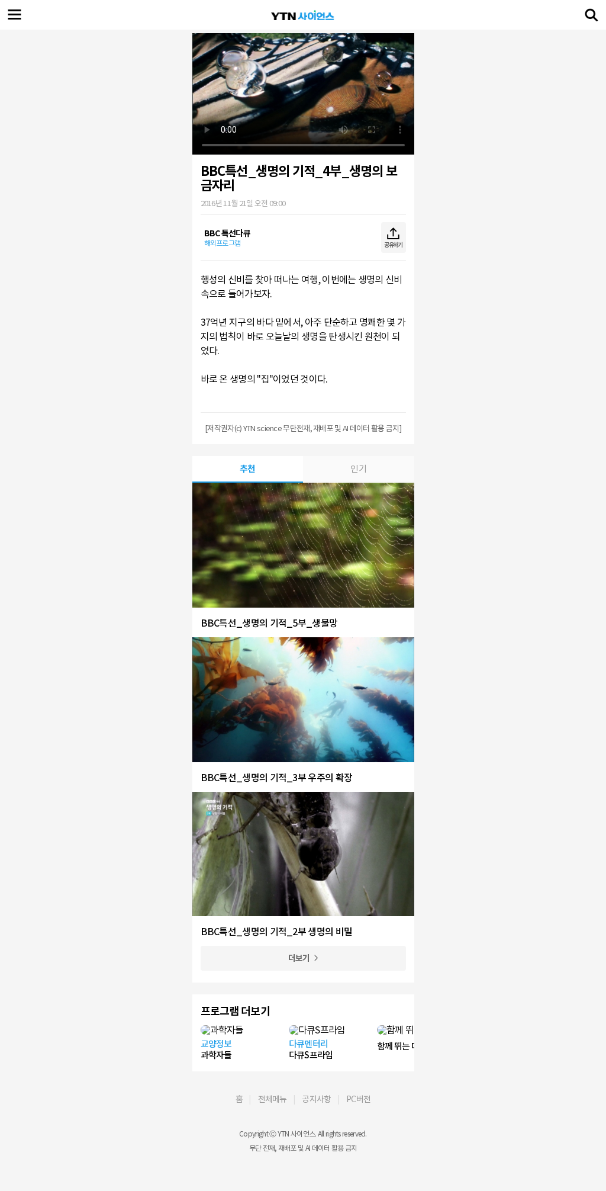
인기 (358, 468)
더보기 (299, 958)
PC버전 (358, 1099)
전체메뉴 (272, 1099)
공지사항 (316, 1099)
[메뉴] (15, 15)
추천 (248, 468)
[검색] (591, 15)
